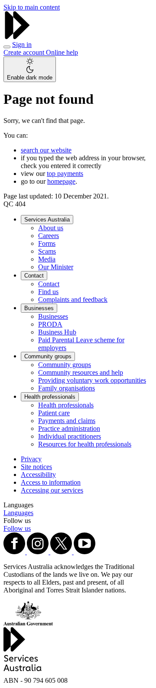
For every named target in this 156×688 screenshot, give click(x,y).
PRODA (50, 324)
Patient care (54, 413)
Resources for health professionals (84, 444)
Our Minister (55, 267)
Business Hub (57, 332)
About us (50, 228)
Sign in (22, 44)
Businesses (39, 308)
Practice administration (69, 428)
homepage (61, 181)
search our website (46, 150)
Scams (47, 251)
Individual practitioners (69, 436)
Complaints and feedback (72, 299)
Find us (48, 291)
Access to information (51, 482)
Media (46, 259)
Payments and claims (66, 420)
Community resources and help (80, 372)
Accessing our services (52, 490)
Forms (46, 243)
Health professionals (49, 397)
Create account (24, 52)
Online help (62, 52)
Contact (34, 275)
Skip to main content (31, 7)
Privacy (31, 459)
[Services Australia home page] (17, 36)
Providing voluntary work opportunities (92, 380)
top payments (65, 173)
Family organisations (66, 388)
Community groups (48, 356)
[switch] (29, 69)
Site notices (36, 466)
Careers (48, 235)
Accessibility (38, 474)
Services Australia (47, 219)
